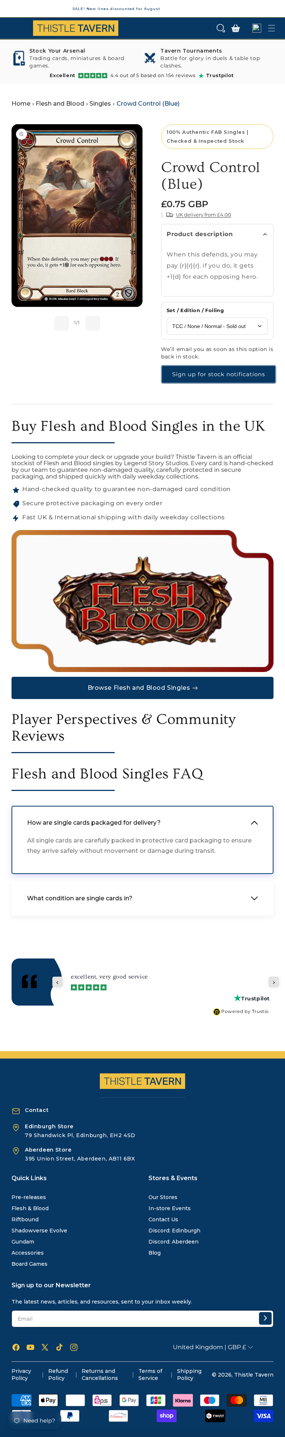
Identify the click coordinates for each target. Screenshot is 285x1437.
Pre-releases (29, 1197)
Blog (154, 1252)
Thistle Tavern (253, 1374)
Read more (126, 983)
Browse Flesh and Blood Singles (139, 687)
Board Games (30, 1264)
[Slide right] (92, 323)
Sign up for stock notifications (218, 374)
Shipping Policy (189, 1375)
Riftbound (25, 1219)
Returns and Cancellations (100, 1375)
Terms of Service (150, 1375)
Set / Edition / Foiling (195, 310)
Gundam (23, 1241)
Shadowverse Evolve (39, 1230)
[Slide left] (61, 323)
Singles (100, 103)
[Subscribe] (265, 1318)
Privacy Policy (21, 1375)
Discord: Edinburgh (174, 1230)
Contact (37, 1110)
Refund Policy (58, 1375)
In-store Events (169, 1208)
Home (21, 103)
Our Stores (162, 1197)
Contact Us (163, 1219)
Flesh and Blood (60, 103)
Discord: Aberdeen (173, 1241)
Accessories (28, 1252)
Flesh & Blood (30, 1208)
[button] (220, 28)
